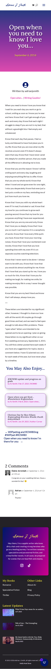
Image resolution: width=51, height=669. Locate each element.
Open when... (16, 98)
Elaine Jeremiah (19, 470)
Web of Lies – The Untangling (26, 623)
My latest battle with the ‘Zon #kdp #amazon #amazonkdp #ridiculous (28, 638)
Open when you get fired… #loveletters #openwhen (21, 398)
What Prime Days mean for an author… (29, 609)
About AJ (31, 585)
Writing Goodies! (32, 98)
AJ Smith (13, 384)
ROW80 (33, 384)
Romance (7, 585)
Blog (29, 590)
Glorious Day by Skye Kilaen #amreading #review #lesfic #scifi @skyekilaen (25, 417)
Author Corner (36, 421)
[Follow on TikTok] (29, 565)
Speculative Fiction (11, 590)
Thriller (6, 595)
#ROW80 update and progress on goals (24, 380)
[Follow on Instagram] (22, 565)
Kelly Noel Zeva (25, 663)
